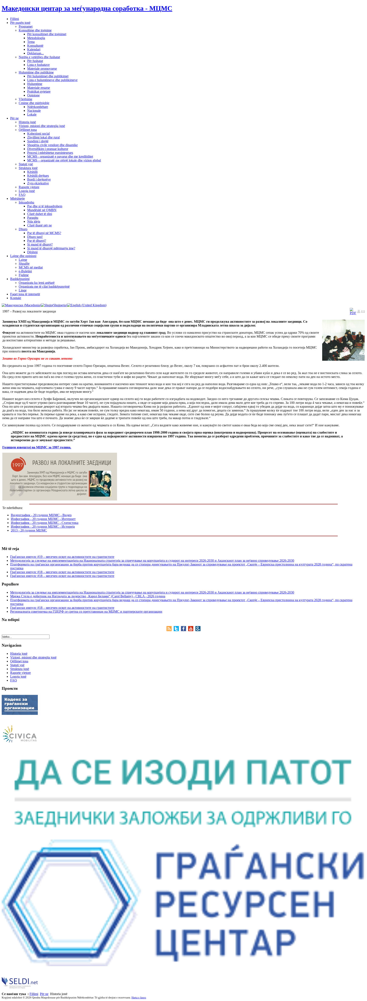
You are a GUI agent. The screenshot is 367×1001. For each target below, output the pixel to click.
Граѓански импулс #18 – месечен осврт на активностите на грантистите (62, 572)
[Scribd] (197, 630)
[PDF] (353, 313)
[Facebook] (184, 630)
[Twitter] (177, 630)
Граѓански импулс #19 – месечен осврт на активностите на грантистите (62, 556)
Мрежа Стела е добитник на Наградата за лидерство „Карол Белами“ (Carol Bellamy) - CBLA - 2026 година (87, 596)
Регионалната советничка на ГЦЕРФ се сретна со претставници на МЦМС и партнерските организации (86, 611)
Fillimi (34, 994)
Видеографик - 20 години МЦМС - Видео (41, 515)
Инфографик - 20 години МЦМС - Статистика (44, 523)
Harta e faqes (138, 997)
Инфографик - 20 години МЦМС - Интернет (43, 519)
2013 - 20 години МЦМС (29, 530)
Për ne (44, 994)
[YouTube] (191, 630)
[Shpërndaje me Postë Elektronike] (363, 312)
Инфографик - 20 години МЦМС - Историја (43, 526)
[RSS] (170, 630)
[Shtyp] (358, 312)
